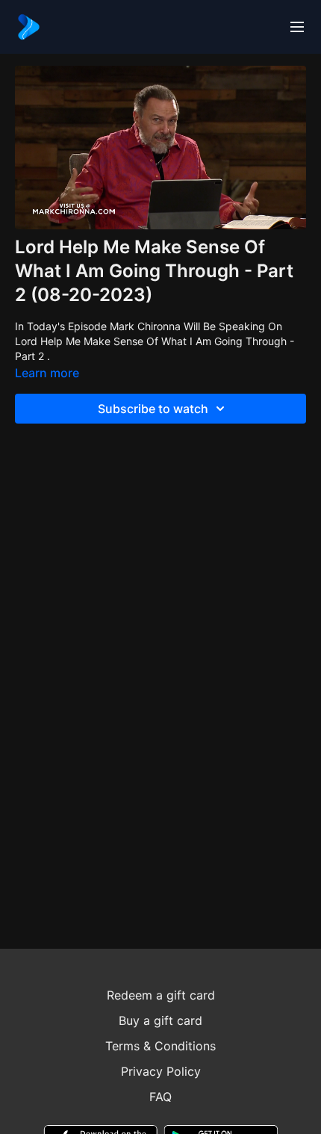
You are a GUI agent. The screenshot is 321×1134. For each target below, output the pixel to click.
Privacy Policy (161, 1071)
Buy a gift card (160, 1020)
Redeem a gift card (161, 995)
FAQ (160, 1096)
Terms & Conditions (160, 1045)
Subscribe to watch (153, 408)
